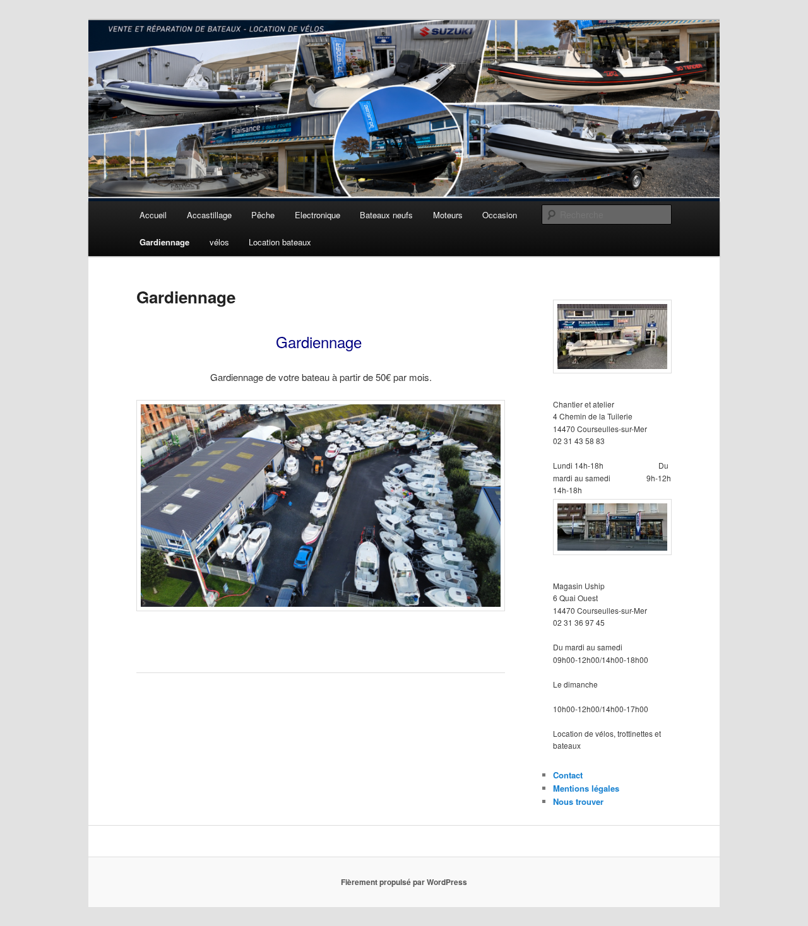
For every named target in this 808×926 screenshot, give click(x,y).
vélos (219, 242)
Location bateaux (280, 242)
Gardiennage (164, 242)
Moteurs (448, 215)
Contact (568, 775)
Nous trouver (578, 801)
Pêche (263, 215)
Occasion (499, 215)
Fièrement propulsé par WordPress (404, 882)
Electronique (317, 215)
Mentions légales (586, 788)
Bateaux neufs (386, 215)
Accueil (153, 215)
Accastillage (209, 215)
